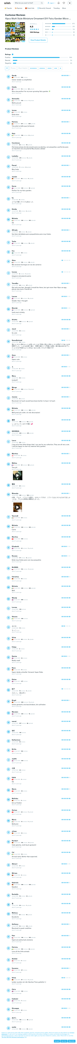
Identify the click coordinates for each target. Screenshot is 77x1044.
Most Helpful (22, 68)
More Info (71, 1041)
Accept (57, 1041)
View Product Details (38, 40)
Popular (9, 8)
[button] (52, 3)
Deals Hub (30, 8)
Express (19, 8)
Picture (13, 68)
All (7, 68)
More (64, 8)
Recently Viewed (45, 8)
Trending (57, 8)
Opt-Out (63, 1041)
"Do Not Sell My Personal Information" (13, 1037)
